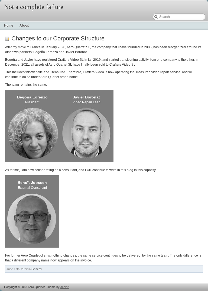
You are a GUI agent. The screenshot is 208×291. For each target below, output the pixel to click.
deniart (64, 287)
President (32, 99)
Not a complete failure (33, 6)
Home (8, 25)
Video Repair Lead (86, 99)
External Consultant (32, 185)
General (36, 269)
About (24, 25)
